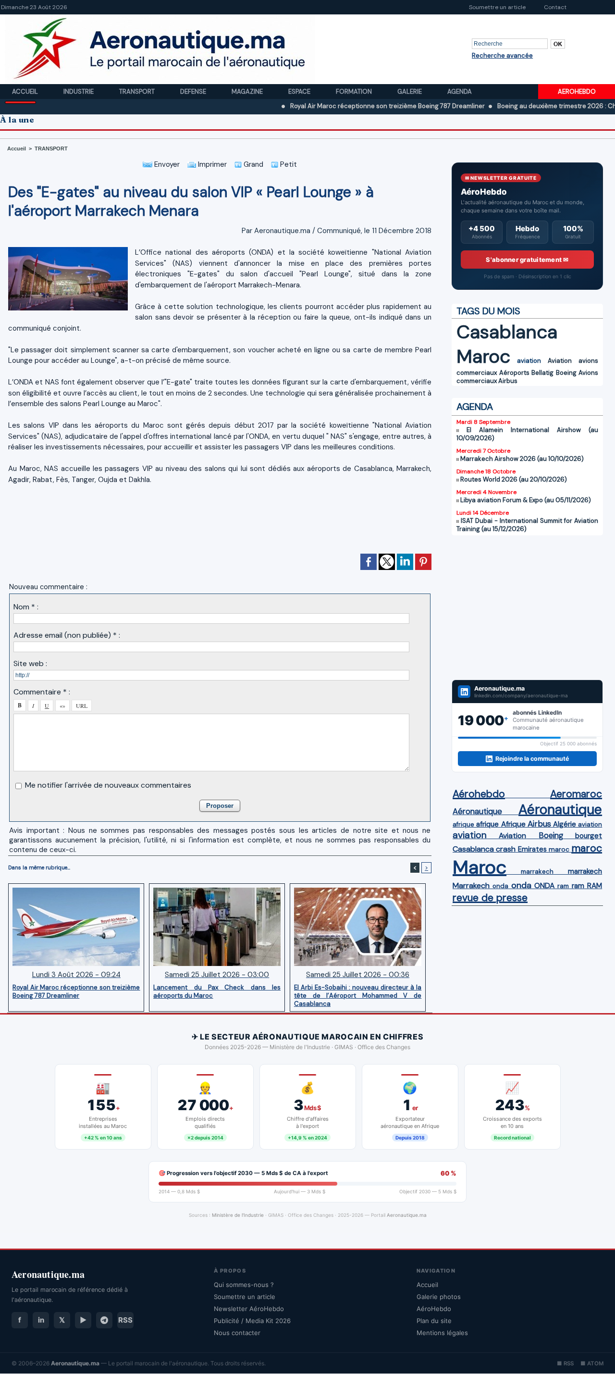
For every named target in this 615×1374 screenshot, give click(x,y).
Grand (252, 164)
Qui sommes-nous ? (244, 1284)
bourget (588, 836)
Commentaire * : (41, 692)
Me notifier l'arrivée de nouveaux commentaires (108, 785)
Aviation (560, 361)
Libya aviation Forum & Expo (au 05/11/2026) (525, 500)
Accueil (25, 91)
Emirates (532, 849)
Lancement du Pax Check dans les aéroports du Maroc (217, 991)
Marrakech (471, 885)
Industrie (79, 91)
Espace (300, 91)
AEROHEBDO (577, 91)
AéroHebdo (434, 1308)
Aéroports (514, 373)
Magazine (248, 91)
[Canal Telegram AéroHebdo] (104, 1320)
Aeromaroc (576, 794)
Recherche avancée (502, 55)
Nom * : (25, 607)
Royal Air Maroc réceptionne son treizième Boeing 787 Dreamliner (352, 106)
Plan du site (434, 1320)
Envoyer (166, 164)
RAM (594, 886)
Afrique (513, 824)
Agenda (459, 91)
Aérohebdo (479, 794)
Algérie (564, 824)
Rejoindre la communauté (532, 758)
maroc (559, 849)
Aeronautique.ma (407, 1215)
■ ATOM (591, 1363)
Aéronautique (477, 811)
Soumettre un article (497, 7)
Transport (137, 91)
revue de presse (490, 897)
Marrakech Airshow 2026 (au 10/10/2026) (522, 459)
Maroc (483, 356)
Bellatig (542, 373)
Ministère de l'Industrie (238, 1215)
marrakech (537, 871)
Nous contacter (237, 1333)
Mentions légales (442, 1333)
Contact (555, 7)
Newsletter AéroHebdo (249, 1308)
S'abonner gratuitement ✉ (527, 259)
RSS (125, 1319)
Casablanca (506, 332)
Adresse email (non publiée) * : (66, 635)
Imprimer (211, 164)
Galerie (410, 91)
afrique (463, 824)
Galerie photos (439, 1296)
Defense (194, 91)
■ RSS (565, 1363)
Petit (287, 164)
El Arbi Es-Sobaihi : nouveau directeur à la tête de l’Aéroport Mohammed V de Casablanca (357, 995)
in (41, 1319)
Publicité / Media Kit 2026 (252, 1320)
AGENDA (474, 406)
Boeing (566, 373)
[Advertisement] (220, 523)
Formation (354, 91)
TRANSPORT (51, 148)
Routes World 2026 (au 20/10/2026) (513, 479)
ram (563, 886)
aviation (529, 361)
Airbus (507, 381)
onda (500, 886)
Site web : (30, 663)
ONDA (544, 885)
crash (506, 849)
